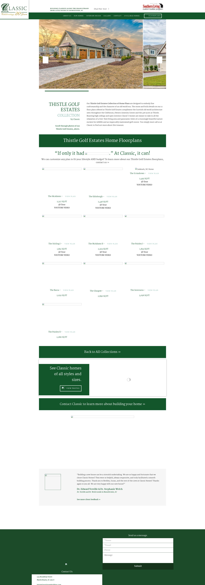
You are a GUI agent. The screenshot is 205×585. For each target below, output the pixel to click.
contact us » (102, 162)
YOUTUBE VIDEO (62, 207)
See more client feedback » (88, 499)
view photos (73, 388)
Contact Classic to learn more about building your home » (102, 404)
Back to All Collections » (102, 352)
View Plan (70, 196)
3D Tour (61, 204)
